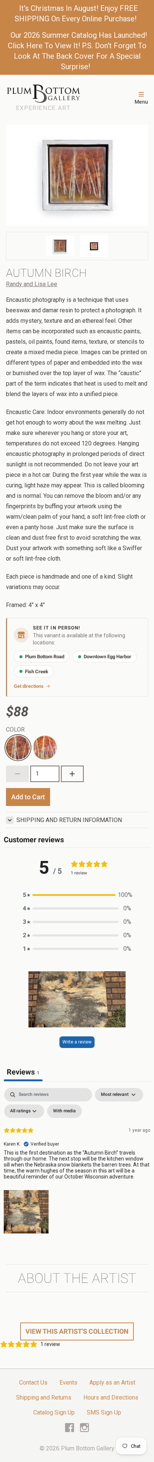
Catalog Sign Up (54, 1412)
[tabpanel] (77, 1162)
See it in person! (56, 628)
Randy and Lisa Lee (31, 284)
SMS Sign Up (104, 1412)
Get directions (29, 686)
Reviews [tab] (23, 1071)
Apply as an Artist (112, 1382)
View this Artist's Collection (77, 1331)
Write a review (77, 1042)
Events (68, 1382)
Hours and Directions (110, 1397)
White (13, 740)
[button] (77, 895)
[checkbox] (64, 1111)
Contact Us (33, 1382)
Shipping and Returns (43, 1397)
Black (40, 740)
